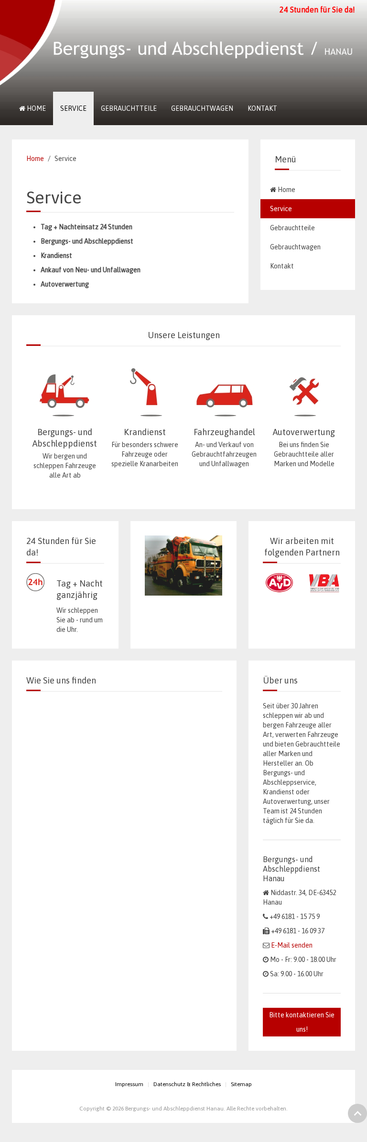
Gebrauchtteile (129, 108)
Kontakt (262, 108)
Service (73, 108)
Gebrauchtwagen (202, 108)
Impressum (129, 1084)
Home (35, 108)
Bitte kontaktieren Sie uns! (302, 1022)
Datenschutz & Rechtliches (187, 1084)
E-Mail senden (292, 945)
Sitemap (241, 1084)
